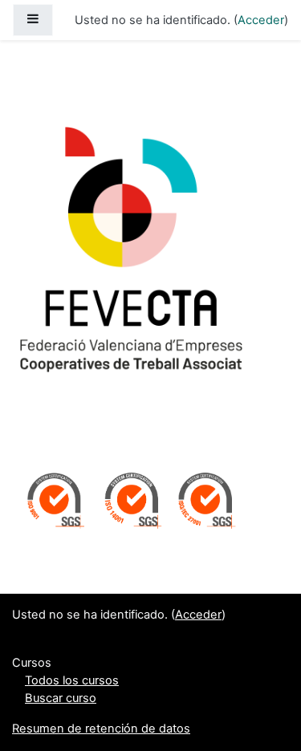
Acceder (261, 20)
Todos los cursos (72, 680)
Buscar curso (60, 698)
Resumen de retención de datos (101, 728)
